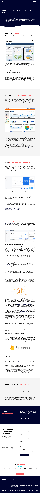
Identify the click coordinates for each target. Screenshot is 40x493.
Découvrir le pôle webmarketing (25, 418)
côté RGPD (6, 390)
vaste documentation (8, 170)
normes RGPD (29, 324)
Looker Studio (8, 264)
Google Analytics (20, 19)
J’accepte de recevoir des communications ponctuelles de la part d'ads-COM (29, 447)
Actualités (3, 490)
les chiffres (17, 144)
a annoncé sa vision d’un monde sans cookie (27, 314)
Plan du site (18, 490)
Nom (30, 434)
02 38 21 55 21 (4, 483)
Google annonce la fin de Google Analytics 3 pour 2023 (13, 208)
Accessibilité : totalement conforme (6, 491)
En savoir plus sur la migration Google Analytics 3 (12, 209)
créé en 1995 (17, 201)
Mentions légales (23, 490)
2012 (9, 165)
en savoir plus (34, 451)
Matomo (31, 411)
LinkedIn (8, 485)
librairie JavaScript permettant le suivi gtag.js (24, 304)
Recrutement (9, 490)
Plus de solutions (20, 473)
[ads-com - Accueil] (3, 1)
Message (21, 441)
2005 (19, 64)
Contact (6, 490)
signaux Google (18, 361)
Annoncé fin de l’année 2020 (9, 223)
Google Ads (30, 144)
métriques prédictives (23, 311)
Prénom (21, 434)
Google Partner (14, 490)
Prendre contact (24, 455)
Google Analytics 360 (25, 147)
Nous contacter (5, 484)
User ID (6, 366)
